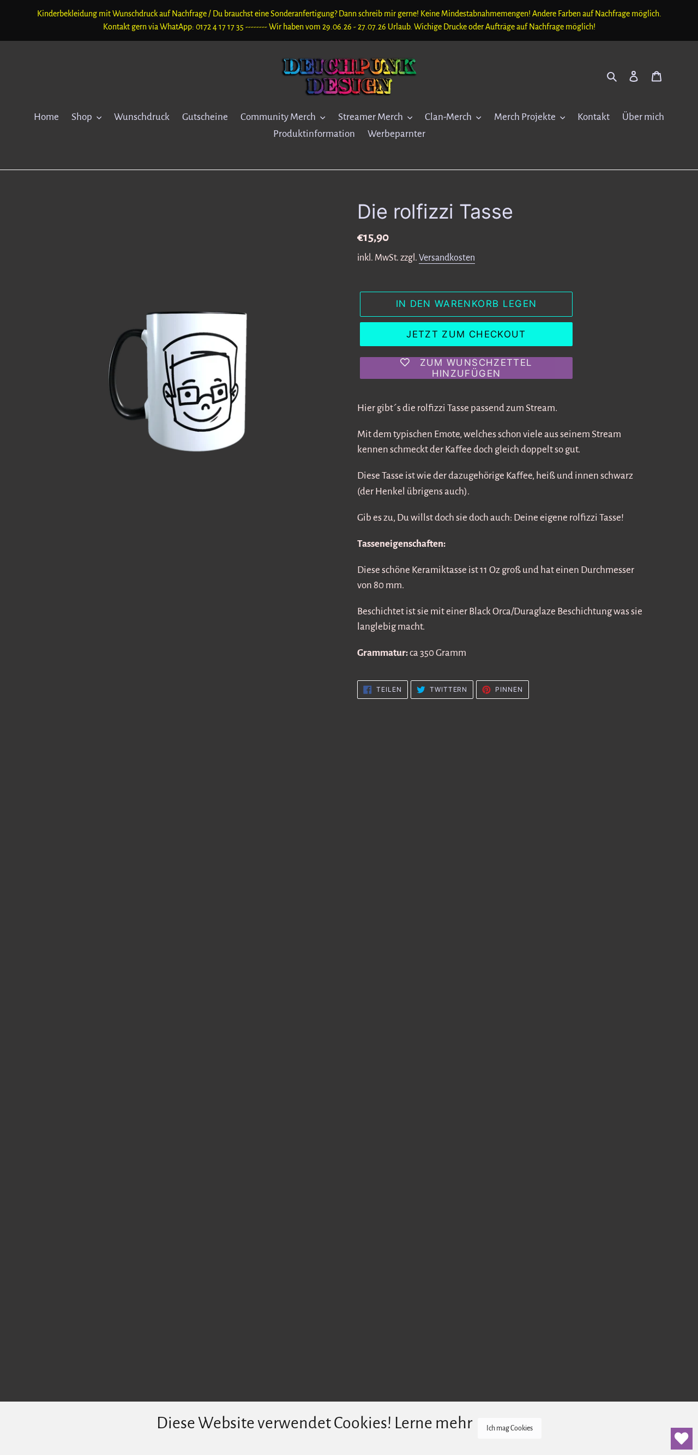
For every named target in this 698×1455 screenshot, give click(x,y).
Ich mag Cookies (509, 1428)
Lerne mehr (433, 1423)
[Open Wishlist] (682, 1439)
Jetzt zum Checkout (466, 334)
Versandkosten (447, 258)
